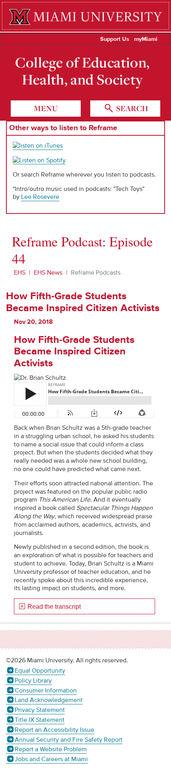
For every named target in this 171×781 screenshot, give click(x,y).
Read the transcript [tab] (54, 606)
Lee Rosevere (40, 197)
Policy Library (33, 681)
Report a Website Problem (51, 749)
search (131, 108)
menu (46, 108)
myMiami (145, 39)
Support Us (114, 39)
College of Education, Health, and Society (82, 71)
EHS (19, 273)
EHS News (48, 273)
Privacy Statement (40, 710)
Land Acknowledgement (49, 700)
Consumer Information (46, 690)
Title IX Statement (39, 720)
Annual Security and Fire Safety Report (68, 740)
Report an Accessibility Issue (54, 730)
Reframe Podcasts (95, 273)
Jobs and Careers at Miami (51, 759)
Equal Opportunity (40, 671)
